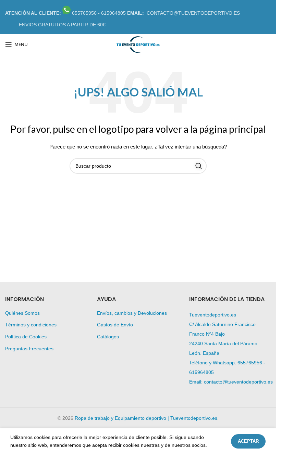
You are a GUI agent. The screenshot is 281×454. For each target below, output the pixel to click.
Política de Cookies (26, 336)
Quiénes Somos (22, 313)
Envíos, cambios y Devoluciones (132, 313)
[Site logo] (138, 44)
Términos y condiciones (31, 324)
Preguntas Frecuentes (29, 348)
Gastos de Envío (115, 324)
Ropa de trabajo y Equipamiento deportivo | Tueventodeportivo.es (146, 418)
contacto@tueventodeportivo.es (238, 382)
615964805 (201, 372)
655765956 (249, 362)
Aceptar (248, 441)
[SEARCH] (199, 166)
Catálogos (108, 336)
